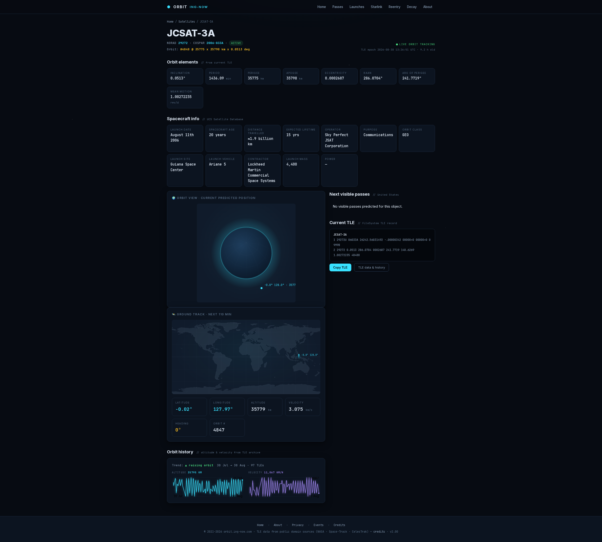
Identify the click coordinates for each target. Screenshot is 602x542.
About (427, 7)
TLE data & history (371, 267)
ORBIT (187, 6)
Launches (357, 7)
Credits (339, 525)
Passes (338, 7)
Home (321, 7)
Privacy (298, 525)
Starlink (376, 7)
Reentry (394, 7)
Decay (412, 7)
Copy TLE (340, 267)
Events (319, 525)
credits (379, 532)
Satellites (186, 22)
